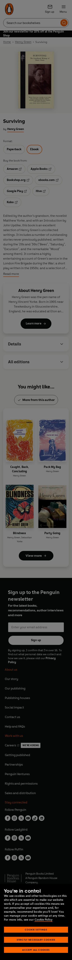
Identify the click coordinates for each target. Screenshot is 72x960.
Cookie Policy (43, 919)
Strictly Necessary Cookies (36, 939)
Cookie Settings (36, 929)
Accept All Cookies (36, 949)
